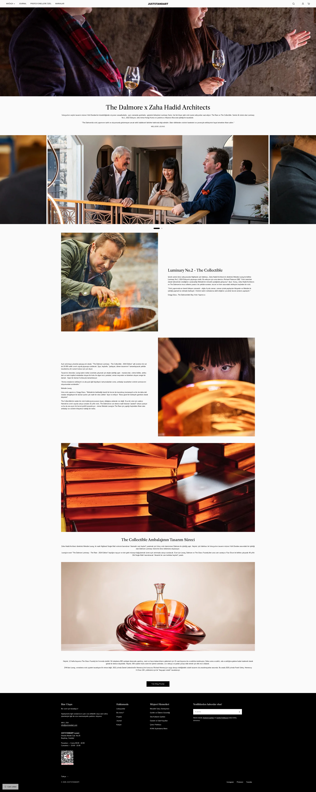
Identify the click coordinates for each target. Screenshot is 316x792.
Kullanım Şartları (208, 718)
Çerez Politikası (155, 725)
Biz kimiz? (120, 713)
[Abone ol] (239, 712)
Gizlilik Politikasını (222, 718)
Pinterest (240, 782)
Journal (119, 721)
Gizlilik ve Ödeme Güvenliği (160, 713)
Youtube (249, 782)
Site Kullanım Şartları (157, 717)
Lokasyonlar (120, 709)
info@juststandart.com (69, 725)
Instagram (230, 782)
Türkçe (63, 776)
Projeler (119, 717)
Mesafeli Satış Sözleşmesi (159, 709)
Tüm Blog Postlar (157, 684)
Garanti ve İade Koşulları (159, 721)
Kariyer (118, 725)
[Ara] (293, 3)
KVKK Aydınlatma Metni (158, 729)
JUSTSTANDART (73, 782)
